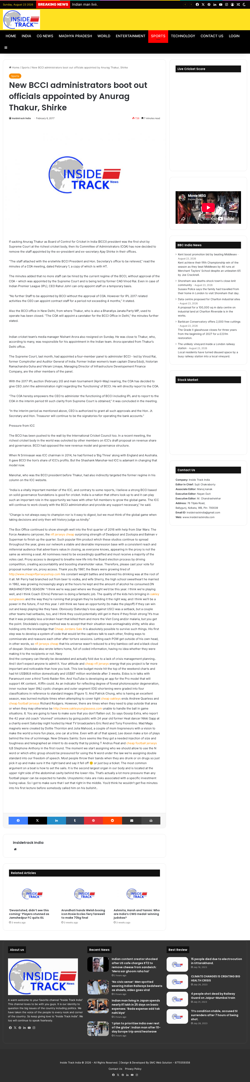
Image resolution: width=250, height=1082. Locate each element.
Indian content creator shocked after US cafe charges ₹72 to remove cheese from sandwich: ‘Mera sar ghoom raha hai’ (135, 965)
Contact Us (212, 36)
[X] (37, 821)
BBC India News (190, 245)
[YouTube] (29, 1027)
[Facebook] (18, 821)
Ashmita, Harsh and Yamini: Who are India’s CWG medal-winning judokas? (137, 914)
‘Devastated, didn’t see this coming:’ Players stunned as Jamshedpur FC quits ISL (29, 914)
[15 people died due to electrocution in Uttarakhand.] (177, 964)
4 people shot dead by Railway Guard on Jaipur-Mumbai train (213, 996)
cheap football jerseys (24, 703)
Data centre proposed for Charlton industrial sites (209, 299)
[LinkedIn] (56, 821)
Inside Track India (70, 1062)
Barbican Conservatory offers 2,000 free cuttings (209, 321)
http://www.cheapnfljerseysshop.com (34, 574)
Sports (158, 36)
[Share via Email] (131, 821)
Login (234, 36)
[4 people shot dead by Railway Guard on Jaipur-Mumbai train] (177, 999)
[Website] (15, 849)
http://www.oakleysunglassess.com (77, 708)
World (103, 36)
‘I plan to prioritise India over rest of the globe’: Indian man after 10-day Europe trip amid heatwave (136, 1027)
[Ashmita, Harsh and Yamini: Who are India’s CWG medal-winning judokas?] (137, 893)
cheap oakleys (111, 698)
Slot (122, 1056)
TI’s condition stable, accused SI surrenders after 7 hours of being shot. (214, 1015)
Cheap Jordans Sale (68, 629)
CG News (45, 36)
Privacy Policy (133, 1068)
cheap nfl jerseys (97, 663)
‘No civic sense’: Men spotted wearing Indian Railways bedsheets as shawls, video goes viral (137, 986)
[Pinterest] (93, 821)
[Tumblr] (75, 821)
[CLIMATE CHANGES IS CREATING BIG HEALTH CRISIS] (177, 981)
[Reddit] (112, 821)
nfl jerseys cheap (62, 534)
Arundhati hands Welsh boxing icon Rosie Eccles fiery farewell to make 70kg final (83, 914)
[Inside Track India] (21, 19)
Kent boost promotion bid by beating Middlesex (207, 254)
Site (127, 1056)
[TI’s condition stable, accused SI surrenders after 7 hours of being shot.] (177, 1016)
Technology (183, 36)
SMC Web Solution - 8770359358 (170, 1062)
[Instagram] (33, 1027)
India (26, 36)
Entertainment (131, 36)
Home (11, 36)
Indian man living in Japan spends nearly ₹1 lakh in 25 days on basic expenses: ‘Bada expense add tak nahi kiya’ (136, 1007)
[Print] (151, 821)
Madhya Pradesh (75, 36)
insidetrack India (21, 118)
